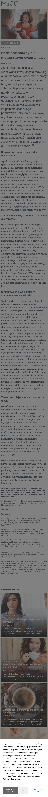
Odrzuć (23, 790)
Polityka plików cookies (37, 790)
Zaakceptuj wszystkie (10, 790)
